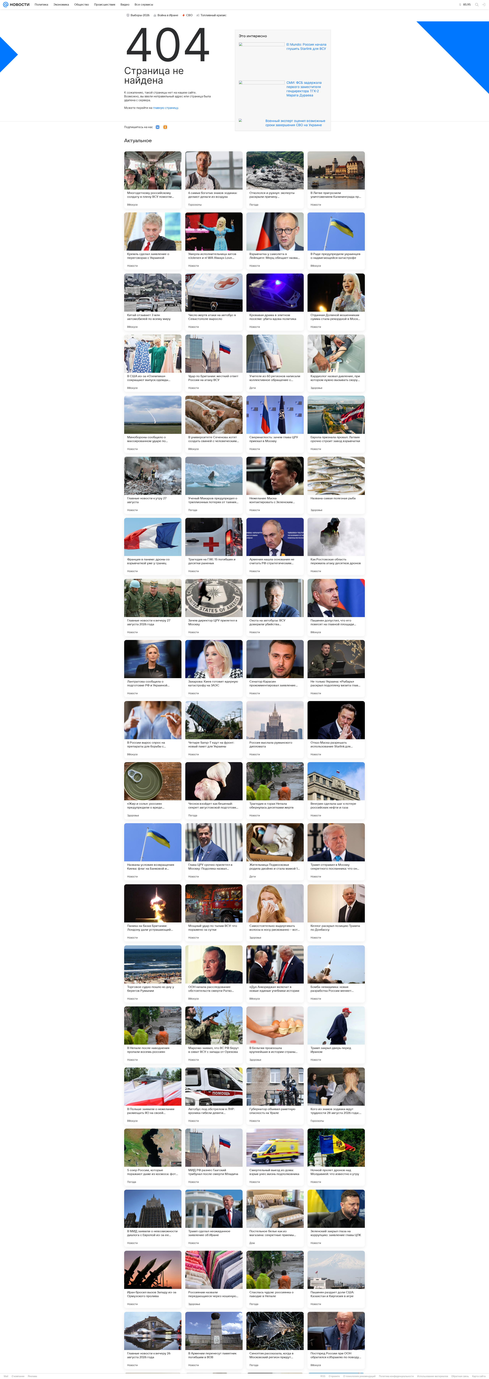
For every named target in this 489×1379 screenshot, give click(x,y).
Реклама (32, 1376)
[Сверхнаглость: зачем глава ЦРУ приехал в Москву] (275, 424)
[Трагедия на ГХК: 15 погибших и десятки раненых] (214, 546)
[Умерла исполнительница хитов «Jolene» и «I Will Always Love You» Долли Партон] (214, 241)
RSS (323, 1376)
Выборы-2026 (140, 15)
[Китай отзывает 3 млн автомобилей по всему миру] (152, 302)
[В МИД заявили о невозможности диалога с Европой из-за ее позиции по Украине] (152, 1218)
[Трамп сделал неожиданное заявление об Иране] (214, 1218)
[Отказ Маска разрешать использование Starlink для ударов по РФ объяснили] (336, 729)
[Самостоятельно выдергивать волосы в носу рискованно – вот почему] (275, 913)
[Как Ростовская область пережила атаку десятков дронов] (336, 546)
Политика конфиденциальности (396, 1376)
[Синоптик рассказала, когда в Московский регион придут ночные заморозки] (275, 1340)
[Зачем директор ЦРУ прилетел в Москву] (214, 607)
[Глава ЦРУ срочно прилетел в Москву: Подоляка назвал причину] (214, 851)
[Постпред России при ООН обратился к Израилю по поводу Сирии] (336, 1340)
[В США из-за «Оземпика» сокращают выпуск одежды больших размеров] (152, 363)
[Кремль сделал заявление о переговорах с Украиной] (152, 241)
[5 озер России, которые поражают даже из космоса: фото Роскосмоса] (152, 1157)
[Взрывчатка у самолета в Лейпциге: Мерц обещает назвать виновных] (275, 241)
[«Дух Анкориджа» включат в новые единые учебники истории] (275, 974)
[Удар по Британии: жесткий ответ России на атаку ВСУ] (214, 363)
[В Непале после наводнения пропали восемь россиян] (152, 1035)
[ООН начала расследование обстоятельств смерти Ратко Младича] (214, 974)
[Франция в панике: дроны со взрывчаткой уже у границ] (152, 546)
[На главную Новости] (18, 4)
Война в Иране (168, 15)
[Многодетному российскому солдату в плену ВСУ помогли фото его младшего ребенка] (152, 180)
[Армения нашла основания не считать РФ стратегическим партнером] (275, 546)
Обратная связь (460, 1376)
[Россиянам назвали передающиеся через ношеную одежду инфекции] (214, 1279)
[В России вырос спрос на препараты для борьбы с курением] (152, 729)
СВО (189, 15)
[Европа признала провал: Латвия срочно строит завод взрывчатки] (336, 424)
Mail (6, 1376)
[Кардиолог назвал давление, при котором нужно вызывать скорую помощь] (336, 363)
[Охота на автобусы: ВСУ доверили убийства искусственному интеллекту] (275, 607)
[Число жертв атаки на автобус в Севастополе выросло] (214, 302)
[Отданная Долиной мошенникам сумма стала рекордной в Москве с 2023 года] (336, 302)
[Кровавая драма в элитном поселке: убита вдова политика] (275, 302)
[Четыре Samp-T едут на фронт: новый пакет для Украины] (214, 729)
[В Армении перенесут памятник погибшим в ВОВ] (214, 1340)
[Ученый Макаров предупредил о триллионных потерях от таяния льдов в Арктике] (214, 485)
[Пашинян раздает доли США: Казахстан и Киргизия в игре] (336, 1279)
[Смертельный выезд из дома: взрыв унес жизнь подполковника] (275, 1157)
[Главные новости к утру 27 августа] (152, 485)
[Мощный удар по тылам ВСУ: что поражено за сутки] (214, 913)
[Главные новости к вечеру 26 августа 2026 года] (152, 1340)
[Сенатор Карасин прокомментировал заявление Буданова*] (275, 668)
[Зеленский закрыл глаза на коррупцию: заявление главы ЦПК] (336, 1218)
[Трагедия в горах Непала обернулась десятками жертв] (275, 790)
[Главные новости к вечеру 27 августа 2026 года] (152, 607)
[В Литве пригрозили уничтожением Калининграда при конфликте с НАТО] (336, 180)
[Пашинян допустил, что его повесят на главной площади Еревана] (336, 607)
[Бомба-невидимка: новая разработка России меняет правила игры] (336, 974)
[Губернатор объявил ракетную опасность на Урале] (275, 1096)
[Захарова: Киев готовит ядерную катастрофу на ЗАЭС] (214, 668)
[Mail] (5, 4)
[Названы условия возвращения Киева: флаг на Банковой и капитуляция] (152, 851)
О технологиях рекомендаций (359, 1376)
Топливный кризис (214, 15)
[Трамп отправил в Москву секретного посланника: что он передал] (336, 851)
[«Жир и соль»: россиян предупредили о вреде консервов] (152, 790)
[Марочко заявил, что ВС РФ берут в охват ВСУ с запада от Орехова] (214, 1035)
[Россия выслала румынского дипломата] (275, 729)
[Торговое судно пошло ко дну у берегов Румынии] (152, 974)
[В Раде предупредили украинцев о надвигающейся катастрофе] (336, 241)
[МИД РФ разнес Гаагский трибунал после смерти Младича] (214, 1157)
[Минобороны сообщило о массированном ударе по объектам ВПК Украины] (152, 424)
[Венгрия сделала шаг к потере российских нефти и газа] (336, 790)
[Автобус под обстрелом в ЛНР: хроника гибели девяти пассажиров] (214, 1096)
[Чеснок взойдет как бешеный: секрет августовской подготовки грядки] (214, 790)
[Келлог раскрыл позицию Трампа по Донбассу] (336, 913)
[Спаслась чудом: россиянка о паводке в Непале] (275, 1279)
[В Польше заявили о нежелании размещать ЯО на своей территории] (152, 1096)
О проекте (334, 1376)
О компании (18, 1376)
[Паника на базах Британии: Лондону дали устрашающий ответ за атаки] (152, 913)
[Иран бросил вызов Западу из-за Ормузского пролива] (152, 1279)
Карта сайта (479, 1376)
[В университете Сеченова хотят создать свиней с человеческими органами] (214, 424)
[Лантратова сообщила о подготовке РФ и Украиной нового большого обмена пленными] (152, 668)
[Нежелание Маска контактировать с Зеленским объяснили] (275, 485)
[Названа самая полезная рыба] (336, 485)
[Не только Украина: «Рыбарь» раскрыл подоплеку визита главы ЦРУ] (336, 668)
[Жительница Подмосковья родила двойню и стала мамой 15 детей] (275, 851)
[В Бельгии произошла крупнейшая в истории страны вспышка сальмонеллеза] (275, 1035)
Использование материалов (432, 1376)
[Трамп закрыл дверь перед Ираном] (336, 1035)
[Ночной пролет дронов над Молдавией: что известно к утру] (336, 1157)
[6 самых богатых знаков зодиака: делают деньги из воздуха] (214, 180)
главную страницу (165, 108)
